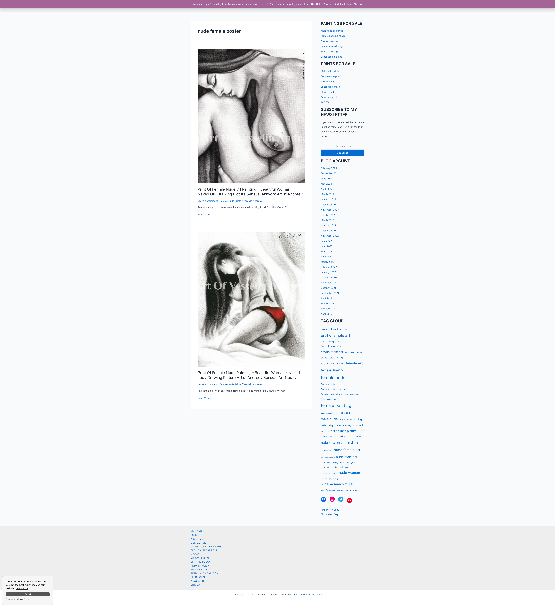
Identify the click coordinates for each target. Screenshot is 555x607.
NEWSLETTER (198, 580)
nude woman (349, 473)
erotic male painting (332, 357)
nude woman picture (337, 484)
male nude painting (350, 419)
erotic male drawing (353, 352)
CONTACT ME (198, 542)
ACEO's (325, 102)
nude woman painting (329, 479)
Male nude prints (330, 71)
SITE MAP (196, 584)
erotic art (326, 329)
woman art (352, 490)
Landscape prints (330, 86)
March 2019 (327, 303)
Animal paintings (330, 41)
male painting (343, 425)
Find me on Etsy (329, 514)
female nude (333, 377)
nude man (344, 467)
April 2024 (326, 188)
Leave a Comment (208, 200)
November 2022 (330, 235)
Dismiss (358, 4)
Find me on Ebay (330, 509)
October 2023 (328, 215)
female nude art (330, 384)
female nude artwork (333, 389)
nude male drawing (329, 462)
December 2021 (329, 277)
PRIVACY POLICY (200, 569)
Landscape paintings (332, 46)
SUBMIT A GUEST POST (204, 550)
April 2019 (326, 298)
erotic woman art (332, 363)
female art (354, 363)
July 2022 (326, 241)
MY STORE (197, 531)
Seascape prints (329, 97)
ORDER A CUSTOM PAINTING (207, 546)
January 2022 (328, 272)
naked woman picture (340, 442)
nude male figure (347, 462)
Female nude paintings (333, 35)
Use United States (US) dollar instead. (332, 4)
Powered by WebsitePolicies (18, 599)
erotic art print (340, 329)
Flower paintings (330, 51)
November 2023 (330, 209)
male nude (329, 419)
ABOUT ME (197, 538)
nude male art (346, 457)
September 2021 (330, 293)
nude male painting (329, 467)
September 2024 (330, 173)
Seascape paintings (331, 56)
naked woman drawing (349, 436)
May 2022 (326, 251)
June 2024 (327, 178)
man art (358, 425)
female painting (336, 405)
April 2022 (326, 256)
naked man (325, 431)
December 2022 (330, 230)
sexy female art (328, 490)
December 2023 (330, 204)
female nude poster (352, 395)
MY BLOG (196, 535)
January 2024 (328, 199)
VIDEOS (195, 554)
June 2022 (327, 246)
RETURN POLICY (200, 565)
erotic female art (335, 335)
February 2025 (329, 168)
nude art (326, 450)
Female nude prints (331, 76)
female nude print (328, 399)
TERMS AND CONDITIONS (205, 573)
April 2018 (326, 313)
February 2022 (329, 267)
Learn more (22, 588)
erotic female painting (331, 341)
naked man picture (344, 431)
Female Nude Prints (230, 200)
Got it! (28, 594)
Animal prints (328, 81)
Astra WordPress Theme (309, 594)
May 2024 (326, 183)
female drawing (332, 370)
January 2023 (328, 225)
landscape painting (329, 413)
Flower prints (328, 91)
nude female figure (328, 457)
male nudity (327, 425)
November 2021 (329, 282)
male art (344, 412)
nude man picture (329, 473)
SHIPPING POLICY (201, 561)
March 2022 (327, 261)
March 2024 (327, 194)
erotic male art (332, 352)
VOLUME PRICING (200, 558)
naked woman (327, 436)
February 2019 (328, 308)
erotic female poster (332, 346)
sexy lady (340, 490)
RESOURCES (198, 577)
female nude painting (332, 394)
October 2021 (328, 287)
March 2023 (327, 220)
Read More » (205, 214)
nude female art (347, 450)
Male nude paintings (332, 30)
